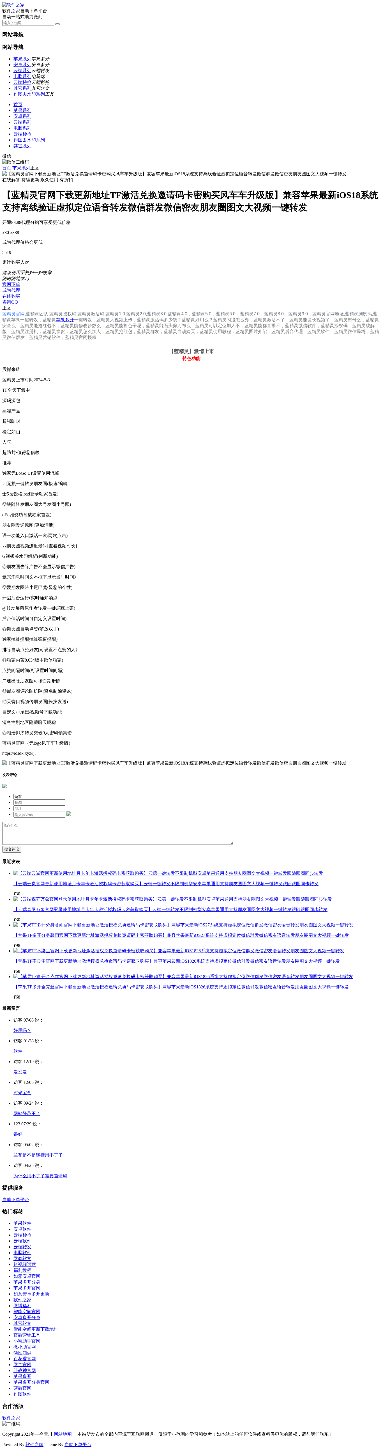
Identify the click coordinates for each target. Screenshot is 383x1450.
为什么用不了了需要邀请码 (40, 1175)
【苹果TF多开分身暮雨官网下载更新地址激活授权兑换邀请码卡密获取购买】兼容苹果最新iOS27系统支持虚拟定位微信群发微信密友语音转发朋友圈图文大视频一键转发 (181, 935)
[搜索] (57, 24)
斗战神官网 (24, 1370)
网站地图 (63, 1434)
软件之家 (22, 1299)
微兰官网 (22, 1364)
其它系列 (22, 88)
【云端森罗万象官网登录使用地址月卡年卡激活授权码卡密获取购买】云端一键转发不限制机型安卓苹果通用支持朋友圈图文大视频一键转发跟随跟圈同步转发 (170, 909)
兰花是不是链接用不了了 (38, 1155)
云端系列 (22, 70)
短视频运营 (24, 1264)
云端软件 (22, 1240)
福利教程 (22, 1270)
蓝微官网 (22, 1388)
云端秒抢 (22, 82)
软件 (17, 1051)
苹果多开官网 (26, 1288)
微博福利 (22, 1305)
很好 (17, 1134)
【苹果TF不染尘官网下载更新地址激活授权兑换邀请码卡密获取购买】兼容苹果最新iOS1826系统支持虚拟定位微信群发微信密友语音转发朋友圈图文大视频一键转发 (176, 961)
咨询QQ (10, 302)
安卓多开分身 (26, 1317)
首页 (17, 104)
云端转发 (22, 1246)
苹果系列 (22, 58)
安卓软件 (22, 1229)
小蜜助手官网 (26, 1341)
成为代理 (11, 290)
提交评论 (11, 849)
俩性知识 (22, 1352)
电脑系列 (22, 76)
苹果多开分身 (26, 1282)
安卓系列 (22, 64)
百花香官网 (24, 1358)
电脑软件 (22, 1252)
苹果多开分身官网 (31, 1382)
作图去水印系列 (29, 94)
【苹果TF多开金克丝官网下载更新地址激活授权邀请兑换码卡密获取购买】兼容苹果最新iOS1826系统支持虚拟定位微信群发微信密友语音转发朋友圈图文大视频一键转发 (181, 987)
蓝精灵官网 (13, 313)
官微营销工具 (26, 1335)
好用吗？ (22, 1030)
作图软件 (22, 1394)
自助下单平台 (15, 1199)
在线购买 (11, 296)
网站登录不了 (26, 1113)
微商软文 (22, 1258)
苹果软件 (22, 1223)
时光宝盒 (22, 1092)
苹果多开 (65, 319)
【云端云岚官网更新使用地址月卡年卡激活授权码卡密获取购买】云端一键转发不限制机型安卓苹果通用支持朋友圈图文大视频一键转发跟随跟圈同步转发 (166, 883)
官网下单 (11, 284)
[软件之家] (13, 5)
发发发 (20, 1072)
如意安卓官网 (26, 1276)
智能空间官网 (26, 1311)
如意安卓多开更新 (31, 1293)
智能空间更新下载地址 (35, 1329)
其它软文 (22, 1323)
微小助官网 (24, 1347)
